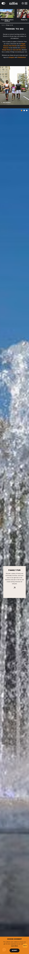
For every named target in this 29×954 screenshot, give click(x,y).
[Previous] (2, 582)
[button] (24, 946)
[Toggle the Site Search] (23, 3)
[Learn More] (14, 581)
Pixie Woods (12, 46)
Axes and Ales (17, 50)
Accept (14, 950)
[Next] (27, 13)
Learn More (14, 946)
